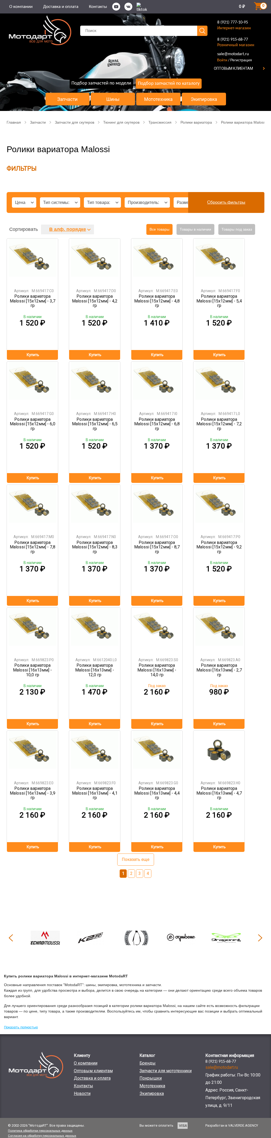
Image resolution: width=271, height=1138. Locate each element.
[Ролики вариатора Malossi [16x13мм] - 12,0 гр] (94, 631)
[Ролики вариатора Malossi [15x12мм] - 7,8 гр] (32, 508)
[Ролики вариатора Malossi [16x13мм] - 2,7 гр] (219, 631)
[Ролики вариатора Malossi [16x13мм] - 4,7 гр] (219, 754)
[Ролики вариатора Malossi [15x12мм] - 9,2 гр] (219, 508)
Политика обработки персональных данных (40, 1130)
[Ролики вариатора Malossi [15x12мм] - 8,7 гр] (156, 508)
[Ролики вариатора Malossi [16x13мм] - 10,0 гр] (32, 631)
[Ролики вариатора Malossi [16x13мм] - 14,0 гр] (156, 631)
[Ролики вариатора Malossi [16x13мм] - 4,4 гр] (156, 754)
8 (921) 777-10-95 (232, 22)
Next (260, 937)
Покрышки (150, 1078)
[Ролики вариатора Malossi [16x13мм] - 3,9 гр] (32, 754)
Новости (82, 1093)
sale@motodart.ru (233, 54)
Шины (113, 99)
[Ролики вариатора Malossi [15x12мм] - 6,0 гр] (32, 385)
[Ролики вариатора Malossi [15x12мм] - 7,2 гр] (219, 385)
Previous (10, 937)
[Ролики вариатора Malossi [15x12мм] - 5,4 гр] (219, 262)
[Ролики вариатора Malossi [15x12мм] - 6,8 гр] (156, 385)
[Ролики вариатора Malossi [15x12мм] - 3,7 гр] (32, 262)
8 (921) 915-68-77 (232, 40)
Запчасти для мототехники (165, 1070)
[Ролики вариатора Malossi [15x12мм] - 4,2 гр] (94, 262)
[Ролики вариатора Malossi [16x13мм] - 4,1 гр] (94, 754)
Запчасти (67, 99)
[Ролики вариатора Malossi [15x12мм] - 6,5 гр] (94, 385)
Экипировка (204, 99)
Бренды (147, 1063)
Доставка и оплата (60, 6)
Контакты (98, 6)
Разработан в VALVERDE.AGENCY (231, 1125)
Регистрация (241, 60)
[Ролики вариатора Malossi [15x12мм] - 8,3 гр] (94, 508)
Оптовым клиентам (93, 1070)
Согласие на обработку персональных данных (42, 1135)
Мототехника (158, 99)
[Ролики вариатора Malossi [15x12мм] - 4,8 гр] (156, 262)
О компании (21, 6)
